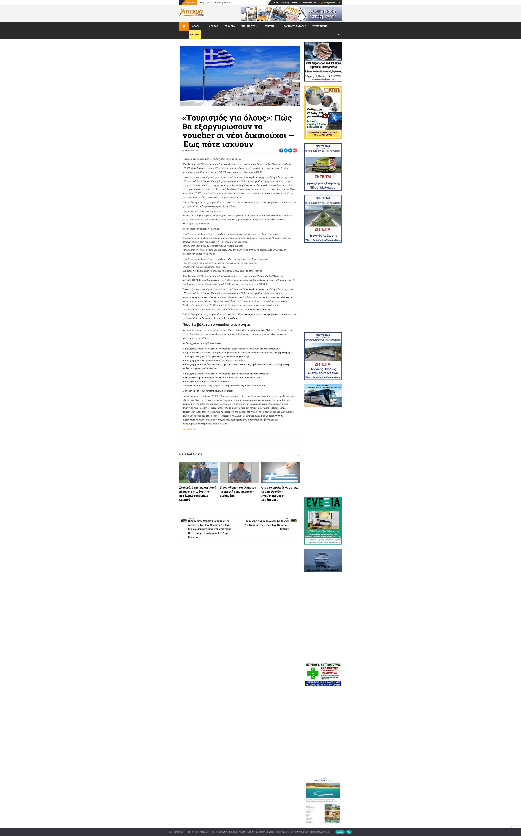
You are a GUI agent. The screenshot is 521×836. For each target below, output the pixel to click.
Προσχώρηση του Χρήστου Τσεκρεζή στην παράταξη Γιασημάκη (238, 491)
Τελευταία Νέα (309, 2)
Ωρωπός (285, 2)
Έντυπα (274, 2)
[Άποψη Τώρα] (184, 26)
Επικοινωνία (320, 26)
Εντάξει (340, 832)
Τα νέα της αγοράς (295, 26)
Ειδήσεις (269, 26)
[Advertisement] (323, 287)
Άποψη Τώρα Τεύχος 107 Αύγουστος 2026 (215, 2)
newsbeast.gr (189, 429)
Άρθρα (196, 26)
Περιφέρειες (248, 26)
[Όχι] (517, 832)
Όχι (348, 832)
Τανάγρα (296, 2)
